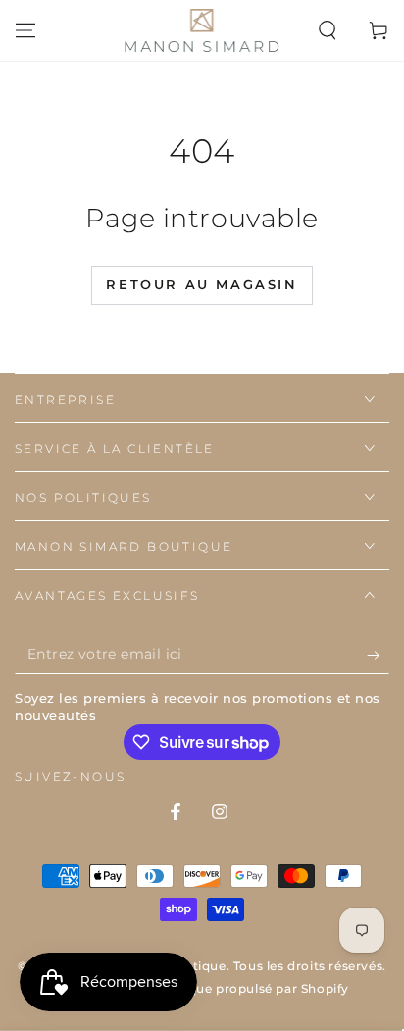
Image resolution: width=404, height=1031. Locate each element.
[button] (327, 30)
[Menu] (25, 30)
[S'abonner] (378, 654)
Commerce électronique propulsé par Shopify (202, 988)
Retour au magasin (201, 284)
